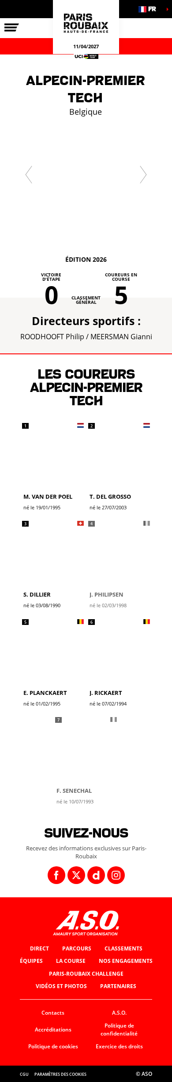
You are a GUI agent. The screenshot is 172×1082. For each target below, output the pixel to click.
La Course (71, 961)
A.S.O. (119, 1012)
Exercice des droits (119, 1046)
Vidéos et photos (61, 986)
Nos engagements (126, 961)
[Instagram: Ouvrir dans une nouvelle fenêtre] (116, 875)
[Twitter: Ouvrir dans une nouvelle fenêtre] (76, 875)
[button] (150, 9)
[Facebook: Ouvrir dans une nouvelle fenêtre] (56, 875)
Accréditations (53, 1029)
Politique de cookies (53, 1046)
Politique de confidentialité (119, 1030)
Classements (123, 948)
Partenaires (118, 986)
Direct (39, 948)
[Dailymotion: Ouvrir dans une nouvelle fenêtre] (96, 875)
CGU (24, 1074)
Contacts (52, 1012)
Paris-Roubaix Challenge (86, 973)
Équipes (31, 961)
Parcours (76, 948)
